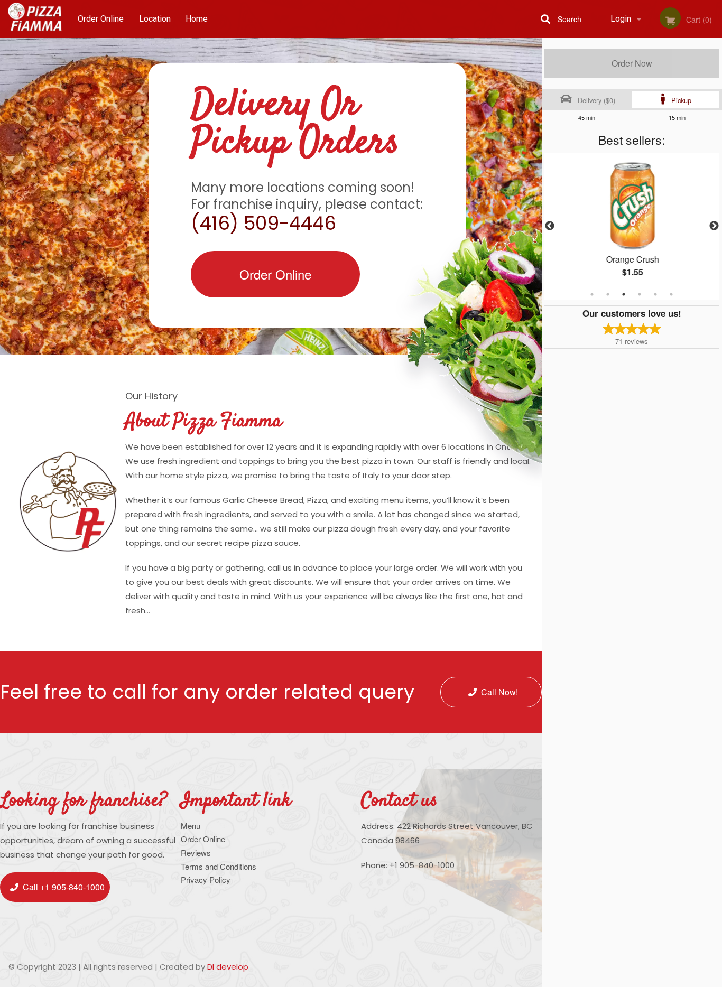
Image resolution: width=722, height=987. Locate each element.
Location (155, 19)
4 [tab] (639, 294)
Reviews (196, 852)
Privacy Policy (205, 879)
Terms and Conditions (218, 866)
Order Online (101, 19)
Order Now (632, 63)
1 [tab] (592, 294)
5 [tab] (655, 294)
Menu (190, 825)
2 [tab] (608, 294)
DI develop (227, 966)
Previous (549, 226)
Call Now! (499, 692)
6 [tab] (671, 294)
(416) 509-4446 (263, 223)
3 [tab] (623, 294)
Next (714, 226)
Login (620, 19)
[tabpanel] (632, 226)
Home (197, 19)
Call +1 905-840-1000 (64, 887)
